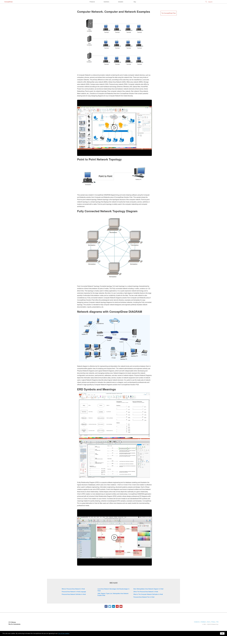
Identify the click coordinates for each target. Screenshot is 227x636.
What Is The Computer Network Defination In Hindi (148, 594)
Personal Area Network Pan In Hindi (143, 597)
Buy (135, 2)
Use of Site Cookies (63, 633)
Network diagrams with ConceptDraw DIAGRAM (109, 311)
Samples (120, 2)
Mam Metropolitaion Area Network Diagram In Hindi (148, 589)
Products (92, 2)
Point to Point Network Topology (99, 159)
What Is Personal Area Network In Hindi (73, 589)
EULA (208, 622)
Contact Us (196, 622)
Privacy (213, 622)
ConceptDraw (8, 2)
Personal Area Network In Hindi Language (74, 591)
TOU (217, 622)
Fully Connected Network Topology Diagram (107, 211)
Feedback (203, 622)
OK (222, 633)
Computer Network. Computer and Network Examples (113, 11)
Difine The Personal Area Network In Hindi (145, 591)
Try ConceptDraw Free (168, 13)
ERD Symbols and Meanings (96, 389)
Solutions (106, 2)
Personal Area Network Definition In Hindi (74, 594)
